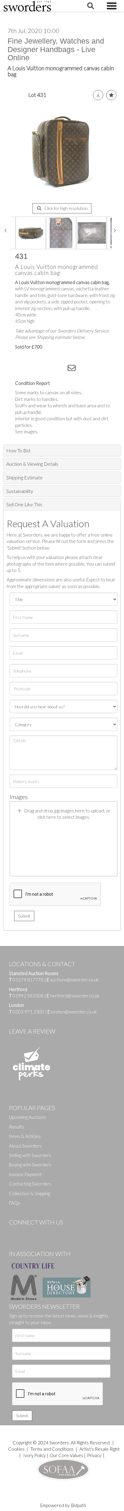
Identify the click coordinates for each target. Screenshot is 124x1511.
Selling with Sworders (30, 1155)
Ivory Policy (34, 1455)
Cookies (16, 1449)
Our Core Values (66, 1455)
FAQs (14, 1202)
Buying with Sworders (30, 1164)
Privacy (94, 1455)
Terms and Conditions (52, 1449)
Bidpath (78, 1505)
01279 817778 (28, 979)
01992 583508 (28, 995)
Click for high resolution (65, 208)
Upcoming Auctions (27, 1117)
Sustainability (19, 491)
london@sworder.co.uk (72, 1011)
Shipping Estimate (24, 477)
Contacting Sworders (30, 1183)
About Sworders (25, 1146)
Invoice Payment (25, 1174)
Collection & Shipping (29, 1193)
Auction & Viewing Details (32, 464)
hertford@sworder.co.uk (74, 995)
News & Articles (25, 1136)
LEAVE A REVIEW (32, 1031)
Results (16, 1126)
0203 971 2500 (28, 1011)
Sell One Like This (24, 504)
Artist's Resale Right (99, 1449)
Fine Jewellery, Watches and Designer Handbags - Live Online (56, 49)
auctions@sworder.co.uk (73, 979)
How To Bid (18, 450)
